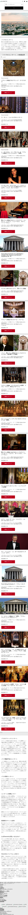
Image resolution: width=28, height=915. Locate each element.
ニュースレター (3, 913)
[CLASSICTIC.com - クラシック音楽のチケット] (3, 1)
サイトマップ (3, 912)
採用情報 (2, 901)
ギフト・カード (3, 893)
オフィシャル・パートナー (6, 889)
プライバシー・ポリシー (5, 911)
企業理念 (2, 888)
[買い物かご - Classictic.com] (24, 1)
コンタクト (2, 899)
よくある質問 (3, 900)
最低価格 (3, 89)
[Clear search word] (21, 4)
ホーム (1, 882)
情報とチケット (8, 92)
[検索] (14, 8)
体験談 (1, 897)
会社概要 (2, 909)
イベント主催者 (3, 895)
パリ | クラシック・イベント (14, 882)
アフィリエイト (3, 896)
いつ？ (4, 56)
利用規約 (2, 910)
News (1, 908)
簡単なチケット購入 (4, 891)
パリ (5, 882)
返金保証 (2, 892)
